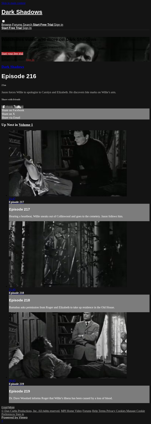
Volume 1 (26, 125)
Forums (17, 24)
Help (95, 410)
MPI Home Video (71, 410)
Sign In (27, 28)
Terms (102, 410)
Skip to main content (13, 3)
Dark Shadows (12, 67)
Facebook (7, 106)
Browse (6, 24)
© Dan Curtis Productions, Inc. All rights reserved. (30, 410)
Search (28, 24)
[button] (3, 21)
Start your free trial (12, 53)
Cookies (121, 410)
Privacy (111, 410)
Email (20, 106)
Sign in (58, 24)
